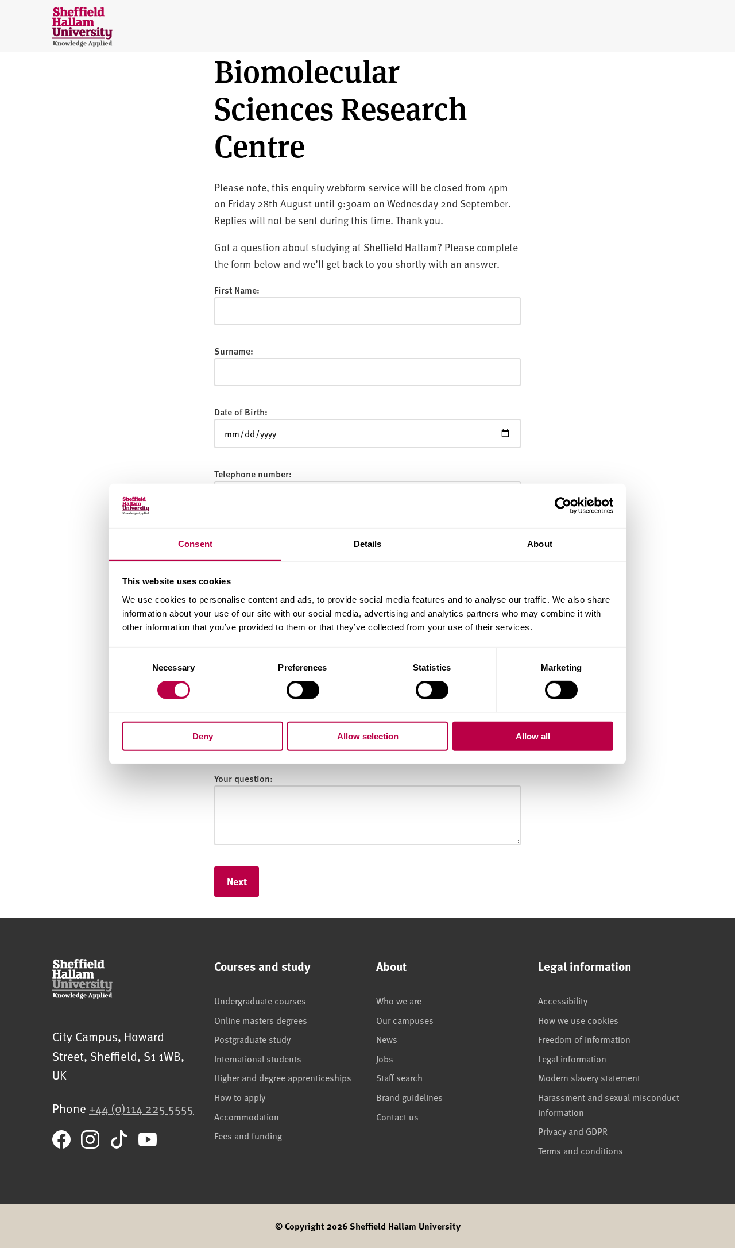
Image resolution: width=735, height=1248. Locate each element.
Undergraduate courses (260, 1000)
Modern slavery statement (589, 1077)
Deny (202, 736)
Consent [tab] (195, 544)
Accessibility (562, 1000)
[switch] (303, 690)
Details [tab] (368, 544)
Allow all (533, 736)
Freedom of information (584, 1039)
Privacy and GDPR (573, 1130)
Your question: (243, 778)
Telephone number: (253, 473)
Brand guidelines (409, 1097)
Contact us (397, 1116)
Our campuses (405, 1020)
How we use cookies (578, 1020)
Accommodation (246, 1116)
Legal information (572, 1058)
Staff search (399, 1077)
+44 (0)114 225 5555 (141, 1108)
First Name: (237, 289)
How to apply (239, 1097)
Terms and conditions (580, 1150)
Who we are (398, 1000)
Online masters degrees (260, 1020)
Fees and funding (248, 1135)
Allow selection (368, 736)
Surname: (233, 350)
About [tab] (539, 544)
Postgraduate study (252, 1039)
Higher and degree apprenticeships (282, 1077)
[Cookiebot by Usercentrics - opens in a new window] (563, 505)
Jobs (384, 1058)
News (386, 1039)
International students (257, 1058)
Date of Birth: (241, 411)
